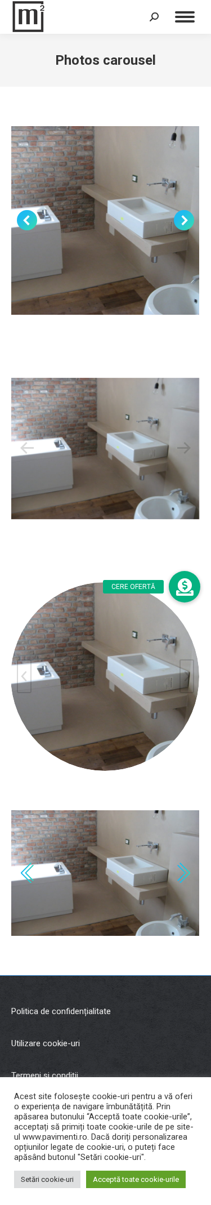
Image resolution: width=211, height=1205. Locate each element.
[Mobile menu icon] (185, 17)
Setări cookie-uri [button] (47, 1179)
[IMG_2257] (105, 448)
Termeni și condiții (44, 1075)
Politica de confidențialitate (61, 1011)
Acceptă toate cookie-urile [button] (136, 1179)
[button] (184, 586)
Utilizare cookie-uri (45, 1043)
